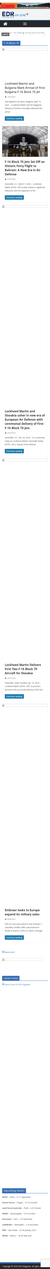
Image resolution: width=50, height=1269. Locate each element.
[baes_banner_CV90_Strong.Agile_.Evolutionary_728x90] (25, 6)
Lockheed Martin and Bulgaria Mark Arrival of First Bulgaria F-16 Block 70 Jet (25, 87)
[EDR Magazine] (5, 24)
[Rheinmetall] (8, 952)
